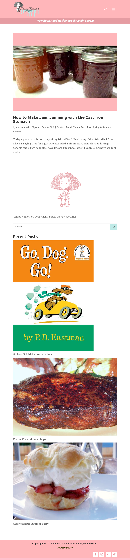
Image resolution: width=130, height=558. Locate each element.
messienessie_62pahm (28, 127)
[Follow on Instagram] (101, 554)
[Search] (113, 227)
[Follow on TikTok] (114, 554)
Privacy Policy (65, 547)
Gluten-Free (79, 127)
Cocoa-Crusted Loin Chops (29, 439)
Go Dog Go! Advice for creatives (32, 354)
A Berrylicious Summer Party (31, 523)
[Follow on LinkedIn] (108, 554)
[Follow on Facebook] (95, 554)
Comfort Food (64, 127)
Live (89, 127)
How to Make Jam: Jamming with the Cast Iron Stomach (58, 119)
